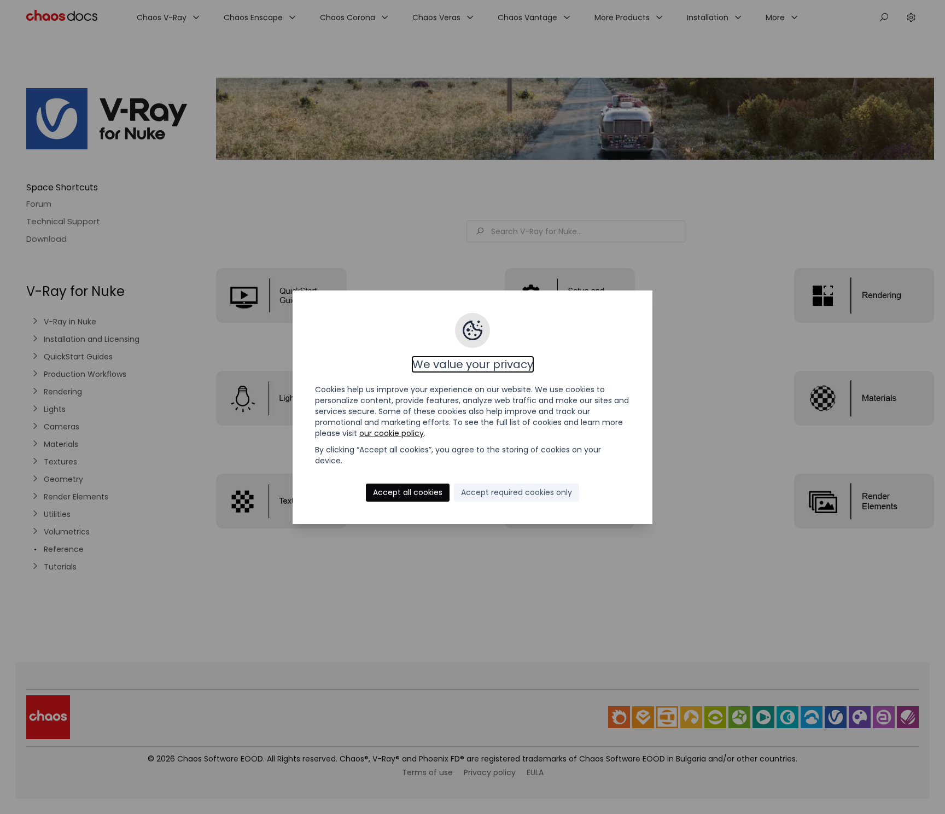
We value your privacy (472, 364)
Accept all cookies (407, 492)
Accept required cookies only (516, 492)
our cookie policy (391, 433)
